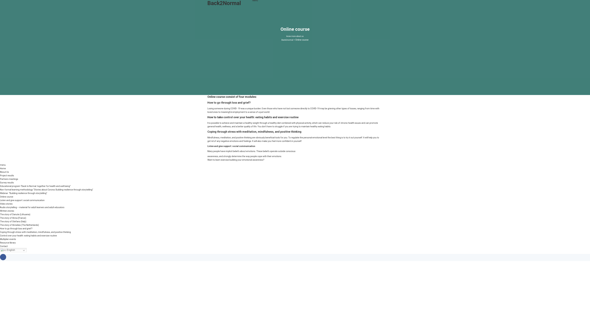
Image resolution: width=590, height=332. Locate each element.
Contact (4, 246)
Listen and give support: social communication (231, 146)
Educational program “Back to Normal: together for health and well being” (35, 186)
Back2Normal (224, 3)
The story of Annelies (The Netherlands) (19, 225)
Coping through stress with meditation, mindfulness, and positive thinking (254, 131)
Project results (7, 175)
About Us (4, 172)
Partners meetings (9, 179)
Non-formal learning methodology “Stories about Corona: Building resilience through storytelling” (46, 189)
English (10, 250)
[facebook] (3, 257)
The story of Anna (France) (13, 218)
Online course (6, 197)
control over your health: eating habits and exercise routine (261, 117)
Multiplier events (8, 239)
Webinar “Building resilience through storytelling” (23, 193)
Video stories (6, 204)
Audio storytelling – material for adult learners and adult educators (32, 207)
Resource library (8, 242)
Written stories (7, 211)
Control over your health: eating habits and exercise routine (28, 235)
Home (3, 168)
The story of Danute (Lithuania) (15, 214)
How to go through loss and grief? (229, 102)
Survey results (7, 182)
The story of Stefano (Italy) (13, 221)
